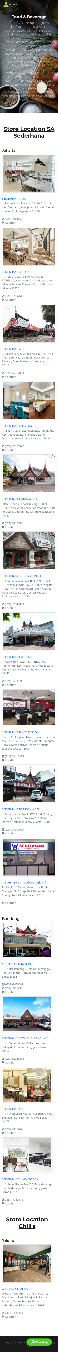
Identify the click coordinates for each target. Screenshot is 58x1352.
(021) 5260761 (13, 296)
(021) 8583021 (13, 681)
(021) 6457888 (13, 523)
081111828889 (14, 1313)
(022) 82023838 (14, 1058)
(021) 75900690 (14, 829)
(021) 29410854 (14, 756)
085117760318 (14, 1199)
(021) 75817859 (14, 373)
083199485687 (14, 984)
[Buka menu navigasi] (53, 4)
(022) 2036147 (13, 1129)
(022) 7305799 (13, 988)
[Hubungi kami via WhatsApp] (39, 1342)
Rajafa (29, 1345)
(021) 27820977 (14, 446)
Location (10, 222)
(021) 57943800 (14, 604)
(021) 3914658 (13, 219)
